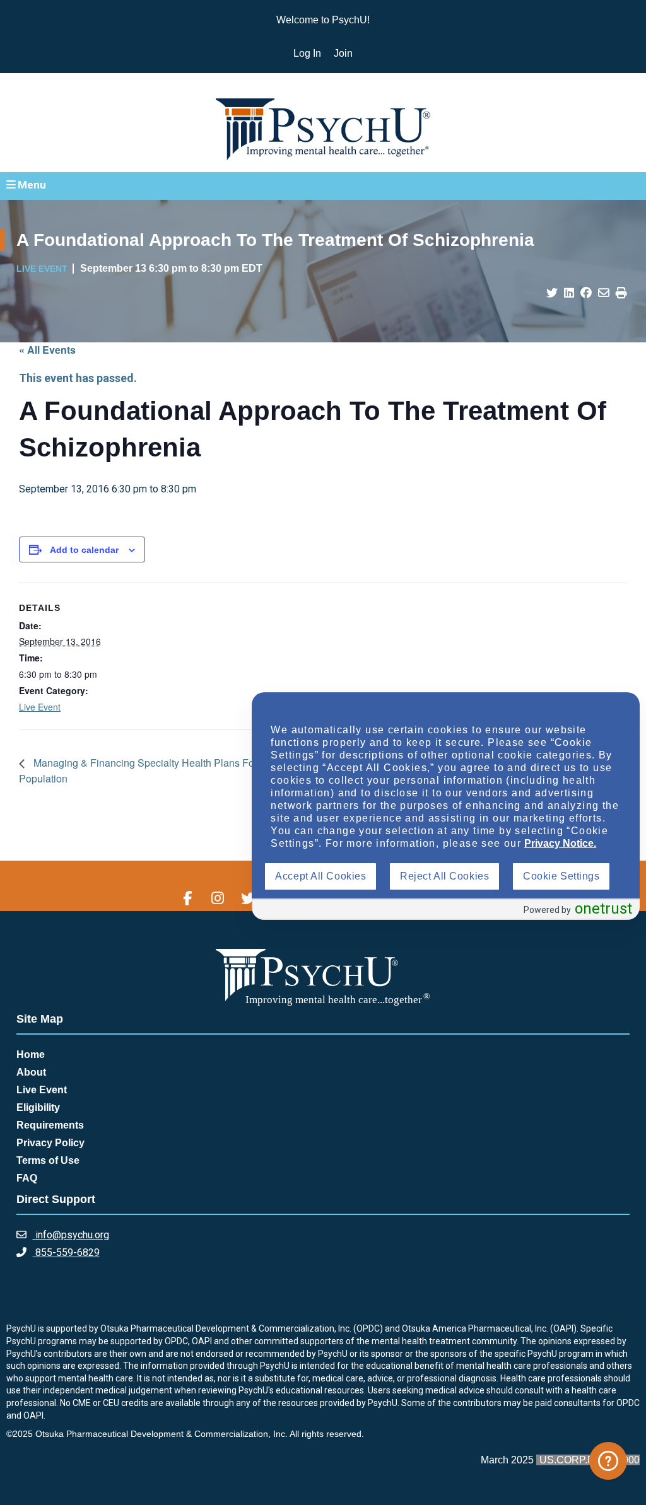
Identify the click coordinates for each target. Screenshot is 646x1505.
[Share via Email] (603, 293)
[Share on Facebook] (586, 293)
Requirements (50, 1125)
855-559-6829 (66, 1252)
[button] (323, 185)
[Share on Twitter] (552, 293)
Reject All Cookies (444, 876)
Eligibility (38, 1107)
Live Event (40, 706)
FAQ (26, 1178)
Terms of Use (47, 1160)
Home (30, 1054)
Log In (307, 53)
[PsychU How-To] (608, 1461)
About (31, 1072)
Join (343, 53)
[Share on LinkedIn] (569, 293)
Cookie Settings (561, 876)
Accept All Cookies (320, 876)
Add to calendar (84, 550)
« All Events (47, 349)
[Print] (621, 293)
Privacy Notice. (560, 843)
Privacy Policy (50, 1142)
